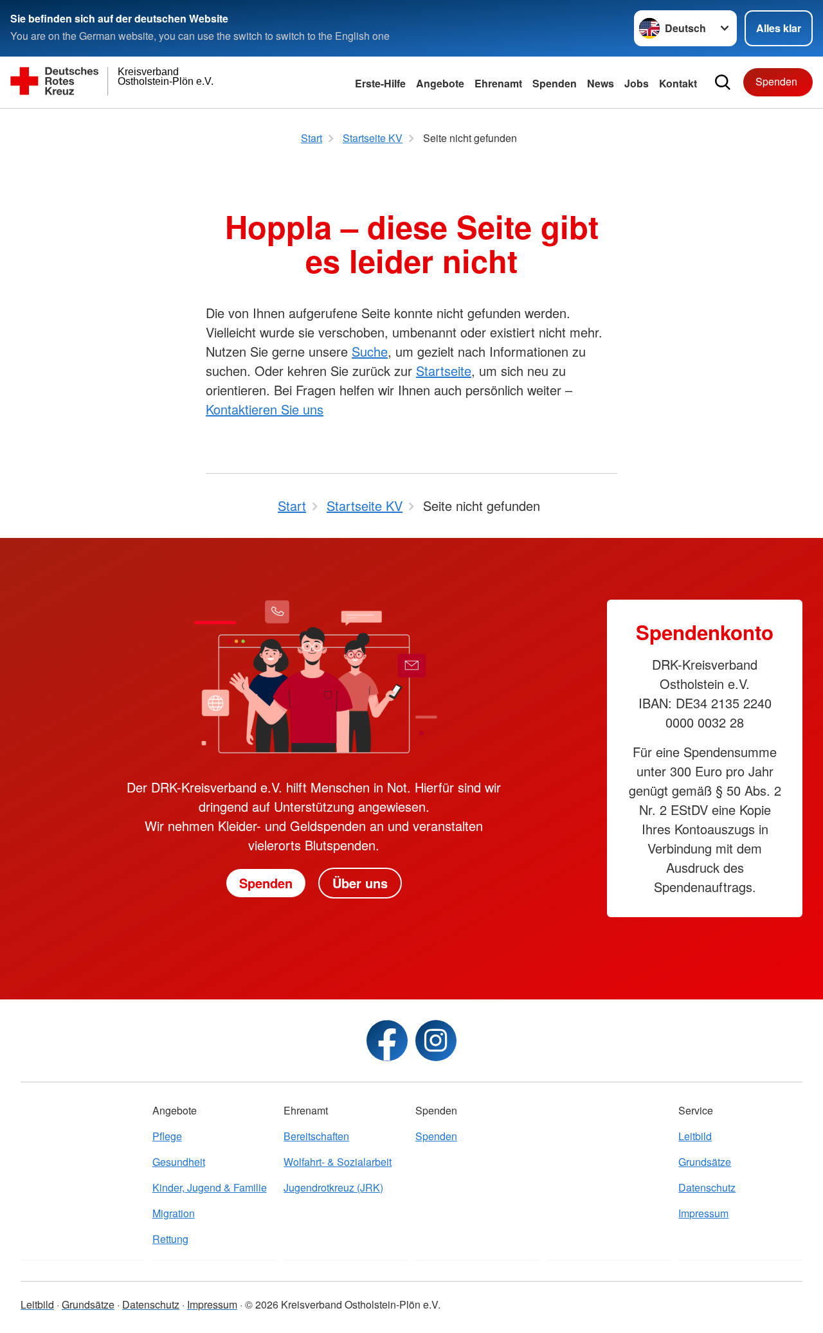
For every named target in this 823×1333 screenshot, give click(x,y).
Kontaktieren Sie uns (264, 409)
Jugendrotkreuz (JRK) (333, 1187)
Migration (173, 1213)
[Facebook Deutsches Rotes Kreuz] (387, 1040)
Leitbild (695, 1136)
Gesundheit (178, 1161)
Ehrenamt (498, 83)
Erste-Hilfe (380, 83)
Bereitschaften (316, 1136)
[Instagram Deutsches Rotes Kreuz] (436, 1040)
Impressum (703, 1213)
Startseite (443, 370)
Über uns (360, 882)
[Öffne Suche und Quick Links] (722, 82)
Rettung (170, 1238)
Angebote (440, 83)
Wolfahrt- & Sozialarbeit (338, 1161)
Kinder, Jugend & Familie (209, 1187)
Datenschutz (707, 1187)
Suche (370, 351)
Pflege (167, 1136)
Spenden (554, 83)
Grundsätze (704, 1161)
